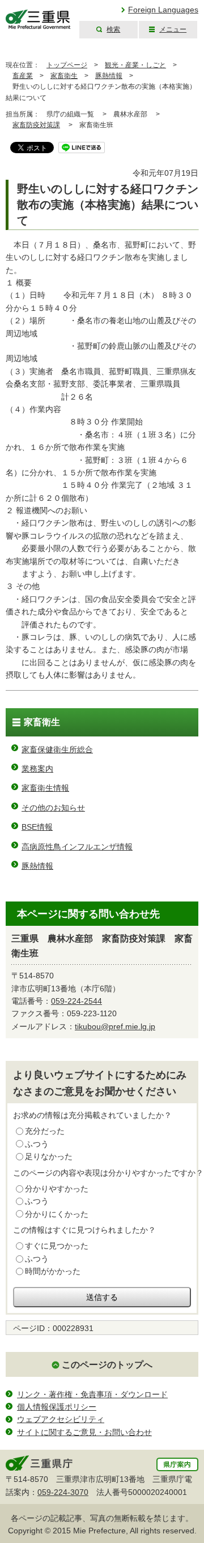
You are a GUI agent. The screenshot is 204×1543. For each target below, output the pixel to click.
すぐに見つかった (56, 1245)
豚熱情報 (108, 76)
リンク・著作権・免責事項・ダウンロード (92, 1394)
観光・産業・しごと (135, 65)
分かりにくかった (56, 1214)
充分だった (45, 1130)
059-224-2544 (76, 1000)
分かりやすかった (56, 1188)
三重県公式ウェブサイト (38, 19)
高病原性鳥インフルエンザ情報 (77, 846)
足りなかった (49, 1156)
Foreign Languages (163, 9)
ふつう (37, 1143)
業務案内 (37, 768)
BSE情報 (37, 826)
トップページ (66, 65)
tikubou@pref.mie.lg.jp (115, 1026)
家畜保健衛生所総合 (57, 749)
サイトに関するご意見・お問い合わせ (84, 1432)
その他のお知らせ (53, 807)
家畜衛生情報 (45, 787)
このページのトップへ (107, 1364)
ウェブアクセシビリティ (60, 1419)
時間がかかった (52, 1271)
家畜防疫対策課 (36, 125)
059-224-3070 (62, 1492)
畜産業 (22, 76)
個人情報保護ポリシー (56, 1406)
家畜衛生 (64, 76)
